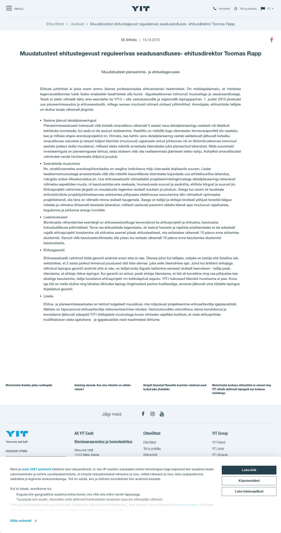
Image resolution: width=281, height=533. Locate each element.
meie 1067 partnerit (36, 469)
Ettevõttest (149, 442)
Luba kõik (249, 470)
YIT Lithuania (220, 455)
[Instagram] (152, 414)
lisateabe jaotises (185, 505)
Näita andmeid (20, 520)
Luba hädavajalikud (249, 491)
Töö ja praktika (152, 449)
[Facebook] (271, 40)
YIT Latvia (218, 449)
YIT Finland (218, 442)
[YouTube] (162, 414)
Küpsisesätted (249, 480)
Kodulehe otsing (16, 451)
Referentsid (150, 455)
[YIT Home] (140, 8)
